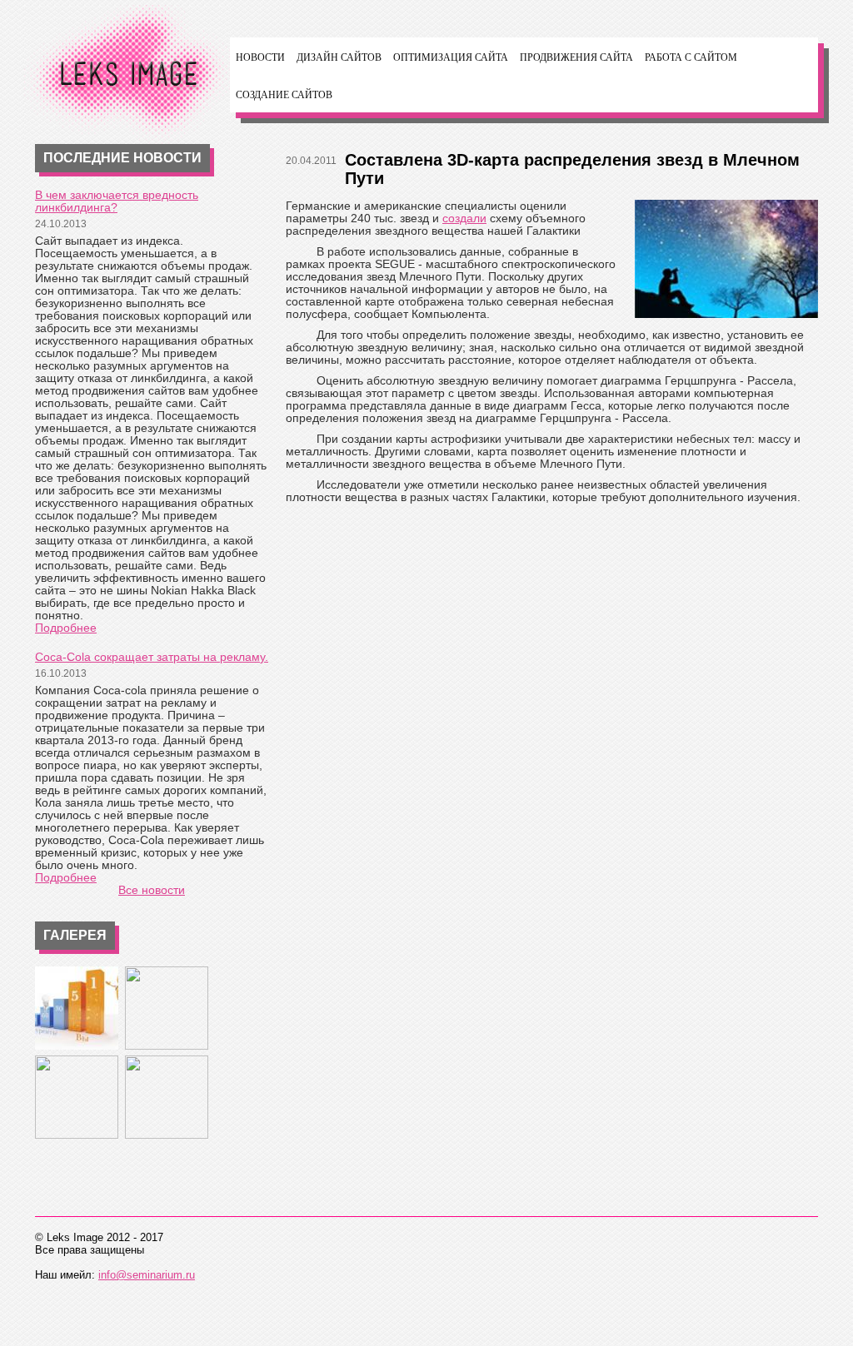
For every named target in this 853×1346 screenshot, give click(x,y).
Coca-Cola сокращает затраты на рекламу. (151, 657)
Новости (260, 57)
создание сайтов (284, 95)
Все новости (151, 890)
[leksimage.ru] (127, 74)
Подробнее (66, 627)
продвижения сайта (576, 57)
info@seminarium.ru (146, 1275)
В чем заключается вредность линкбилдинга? (116, 201)
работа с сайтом (691, 57)
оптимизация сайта (450, 57)
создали (464, 218)
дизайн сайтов (339, 57)
